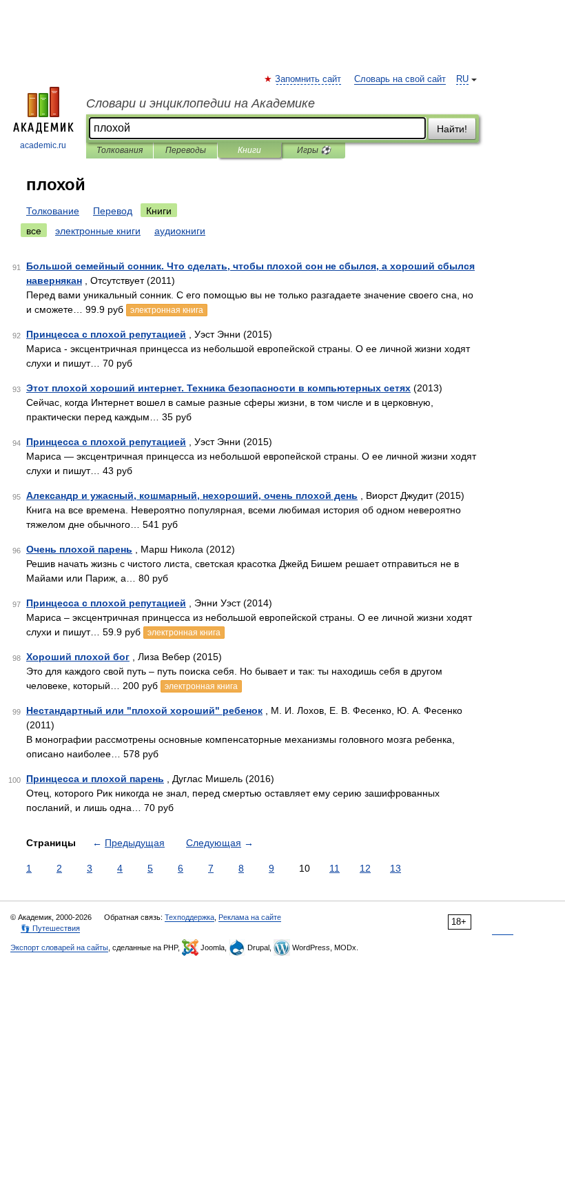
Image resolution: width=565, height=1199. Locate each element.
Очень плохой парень (79, 549)
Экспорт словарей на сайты (59, 947)
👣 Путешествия (50, 928)
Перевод (112, 210)
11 (334, 868)
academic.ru (43, 145)
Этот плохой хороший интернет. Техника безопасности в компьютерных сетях (218, 387)
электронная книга (166, 310)
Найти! (452, 128)
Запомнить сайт (308, 79)
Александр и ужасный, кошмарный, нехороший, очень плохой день (192, 495)
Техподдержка (189, 917)
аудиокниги (179, 230)
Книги (249, 150)
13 (395, 868)
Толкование (52, 210)
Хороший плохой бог (78, 656)
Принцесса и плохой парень (95, 778)
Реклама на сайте (249, 917)
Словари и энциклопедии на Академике (200, 103)
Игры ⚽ (314, 150)
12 (365, 868)
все (33, 230)
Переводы (185, 150)
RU (462, 79)
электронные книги (98, 230)
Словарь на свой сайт (400, 79)
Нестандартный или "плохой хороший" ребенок (144, 710)
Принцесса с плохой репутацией (106, 334)
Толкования (119, 150)
